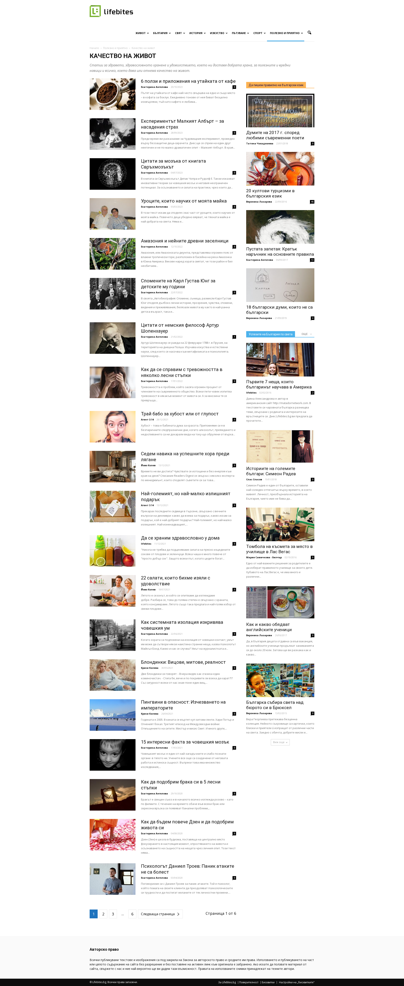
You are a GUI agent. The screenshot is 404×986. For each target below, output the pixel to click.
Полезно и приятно (285, 33)
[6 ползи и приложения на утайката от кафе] (113, 94)
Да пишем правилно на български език (276, 85)
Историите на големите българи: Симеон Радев (271, 471)
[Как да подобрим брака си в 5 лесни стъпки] (113, 795)
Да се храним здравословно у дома (180, 538)
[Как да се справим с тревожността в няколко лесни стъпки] (113, 382)
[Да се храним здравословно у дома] (113, 551)
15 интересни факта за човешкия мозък (185, 742)
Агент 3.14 (147, 419)
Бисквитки (268, 982)
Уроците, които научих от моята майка (184, 201)
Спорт (257, 33)
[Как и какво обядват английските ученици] (280, 602)
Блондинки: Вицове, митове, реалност (183, 662)
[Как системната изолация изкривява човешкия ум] (113, 635)
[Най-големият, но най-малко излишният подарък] (113, 506)
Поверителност (248, 982)
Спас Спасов (254, 479)
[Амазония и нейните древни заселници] (113, 254)
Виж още (278, 742)
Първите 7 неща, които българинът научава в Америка (279, 384)
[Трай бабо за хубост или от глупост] (113, 426)
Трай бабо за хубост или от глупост (180, 413)
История (195, 33)
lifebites (146, 543)
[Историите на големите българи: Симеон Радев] (280, 446)
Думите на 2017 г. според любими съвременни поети (275, 135)
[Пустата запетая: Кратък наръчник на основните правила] (280, 227)
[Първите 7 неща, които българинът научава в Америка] (280, 359)
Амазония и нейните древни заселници (185, 241)
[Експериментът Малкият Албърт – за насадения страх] (113, 134)
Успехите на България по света (270, 334)
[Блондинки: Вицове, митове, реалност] (113, 675)
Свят (178, 33)
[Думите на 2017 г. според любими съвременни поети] (280, 110)
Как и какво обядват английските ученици (269, 627)
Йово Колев (148, 465)
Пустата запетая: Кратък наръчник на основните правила (280, 251)
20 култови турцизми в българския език (270, 193)
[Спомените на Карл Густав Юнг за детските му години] (113, 293)
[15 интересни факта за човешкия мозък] (113, 755)
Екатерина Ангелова (154, 86)
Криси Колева (149, 667)
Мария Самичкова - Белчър (264, 557)
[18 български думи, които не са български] (280, 285)
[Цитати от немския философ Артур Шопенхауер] (113, 338)
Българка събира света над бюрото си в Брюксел (275, 705)
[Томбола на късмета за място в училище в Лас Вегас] (280, 524)
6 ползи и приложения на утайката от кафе (188, 81)
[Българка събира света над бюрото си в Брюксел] (280, 680)
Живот (141, 33)
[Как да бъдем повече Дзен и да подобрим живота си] (113, 834)
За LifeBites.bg (227, 982)
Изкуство (217, 33)
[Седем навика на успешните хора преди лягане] (113, 466)
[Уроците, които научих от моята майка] (113, 214)
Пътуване (239, 33)
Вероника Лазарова (259, 201)
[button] (309, 33)
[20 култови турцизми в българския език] (280, 169)
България (160, 33)
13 (312, 259)
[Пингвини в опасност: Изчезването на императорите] (113, 715)
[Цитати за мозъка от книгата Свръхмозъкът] (113, 174)
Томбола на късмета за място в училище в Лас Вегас (279, 549)
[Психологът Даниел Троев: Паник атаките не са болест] (113, 879)
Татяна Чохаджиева (259, 143)
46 (312, 201)
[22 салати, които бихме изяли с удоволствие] (113, 591)
